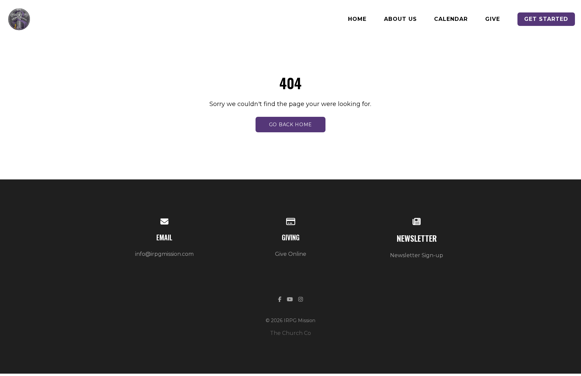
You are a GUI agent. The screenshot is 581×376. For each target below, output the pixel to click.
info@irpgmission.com (164, 254)
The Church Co (290, 333)
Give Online (290, 254)
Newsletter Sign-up (416, 255)
